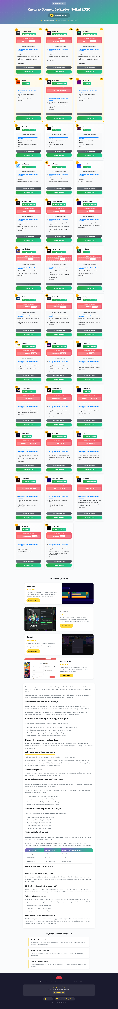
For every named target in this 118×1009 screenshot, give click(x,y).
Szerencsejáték (60, 992)
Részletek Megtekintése (28, 67)
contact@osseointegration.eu (65, 999)
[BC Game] (40, 619)
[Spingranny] (78, 593)
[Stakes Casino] (40, 668)
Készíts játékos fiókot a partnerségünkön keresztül (27, 50)
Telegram (49, 999)
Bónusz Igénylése (28, 71)
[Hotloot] (78, 644)
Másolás (32, 41)
